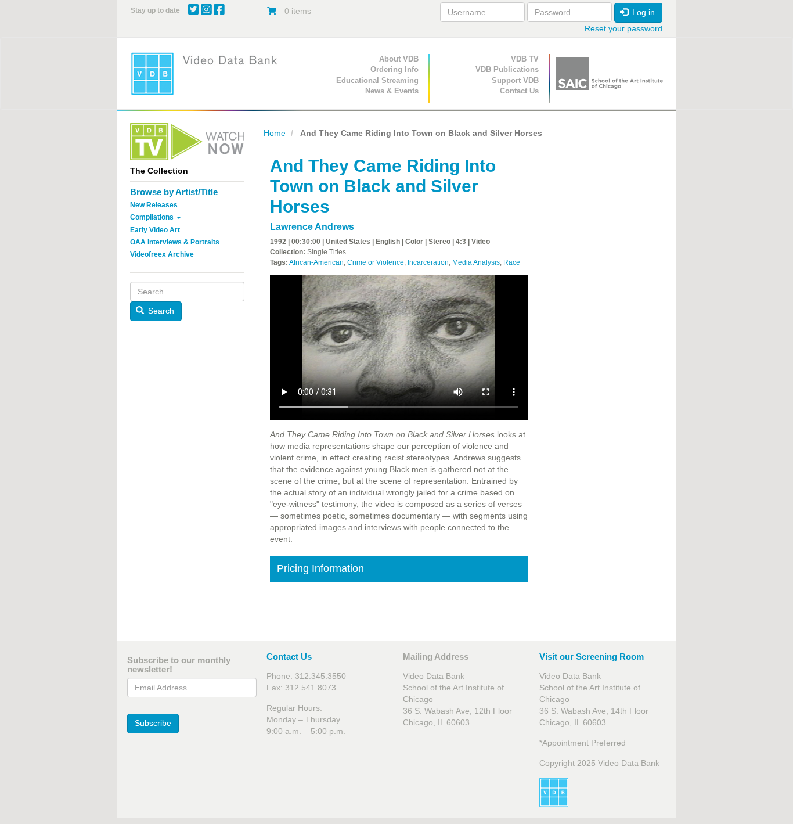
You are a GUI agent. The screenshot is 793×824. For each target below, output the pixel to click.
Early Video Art (155, 230)
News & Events (392, 91)
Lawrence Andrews (312, 227)
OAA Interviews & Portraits (174, 242)
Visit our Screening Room (591, 656)
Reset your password (623, 28)
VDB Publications (507, 69)
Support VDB (515, 80)
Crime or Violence (375, 262)
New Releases (154, 205)
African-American (316, 262)
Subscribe (153, 723)
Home (275, 133)
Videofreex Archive (162, 254)
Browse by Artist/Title (174, 192)
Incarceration (428, 262)
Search (160, 310)
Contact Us (519, 91)
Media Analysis (476, 262)
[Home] (208, 73)
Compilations (152, 217)
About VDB (399, 59)
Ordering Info (394, 69)
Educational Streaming (377, 80)
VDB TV (525, 59)
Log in (642, 12)
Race (511, 262)
